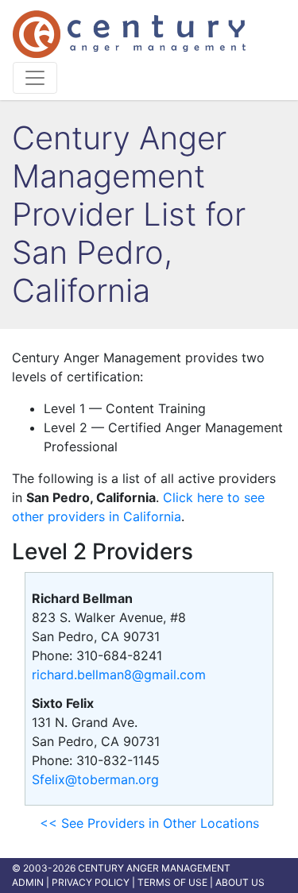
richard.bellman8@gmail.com (119, 674)
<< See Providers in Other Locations (149, 823)
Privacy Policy (91, 882)
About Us (240, 882)
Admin (28, 882)
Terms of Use (172, 882)
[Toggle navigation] (35, 78)
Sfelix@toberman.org (95, 779)
